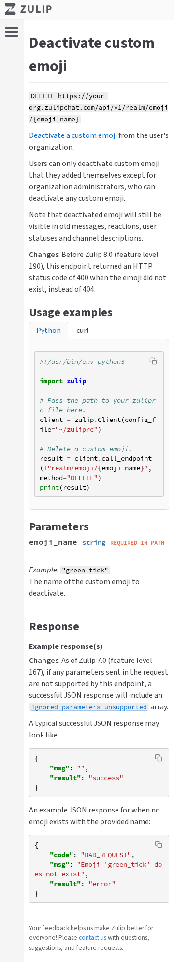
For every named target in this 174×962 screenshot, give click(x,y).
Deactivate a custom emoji (73, 135)
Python (48, 330)
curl (82, 330)
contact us (92, 937)
